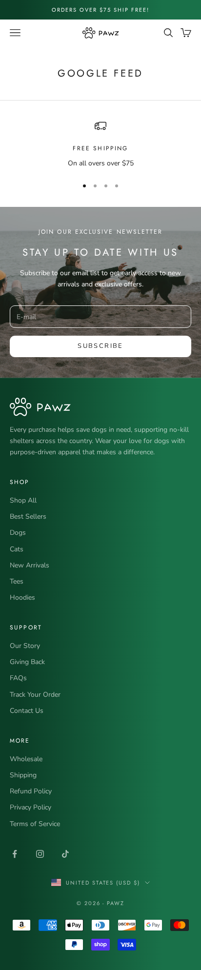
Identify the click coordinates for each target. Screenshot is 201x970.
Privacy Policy (30, 807)
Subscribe (100, 346)
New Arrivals (29, 565)
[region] (100, 144)
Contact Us (26, 710)
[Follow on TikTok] (65, 854)
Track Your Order (35, 694)
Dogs (18, 532)
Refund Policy (31, 791)
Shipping (23, 775)
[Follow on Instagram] (40, 854)
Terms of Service (35, 824)
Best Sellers (28, 516)
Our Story (25, 645)
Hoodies (22, 597)
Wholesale (26, 759)
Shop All (23, 500)
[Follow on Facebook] (15, 854)
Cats (16, 549)
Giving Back (27, 662)
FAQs (18, 678)
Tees (16, 581)
